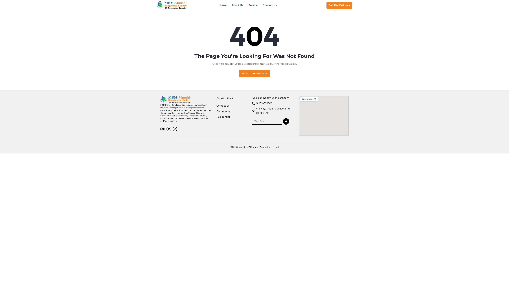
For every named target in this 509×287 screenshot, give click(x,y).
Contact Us (270, 5)
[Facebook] (162, 129)
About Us (237, 5)
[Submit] (286, 121)
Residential (223, 116)
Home (222, 5)
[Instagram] (175, 129)
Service (253, 5)
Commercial (223, 111)
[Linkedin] (168, 129)
